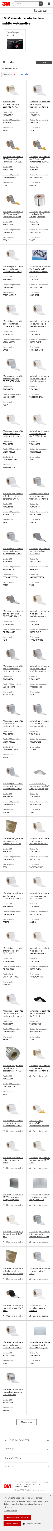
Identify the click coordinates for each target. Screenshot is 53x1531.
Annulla (24, 74)
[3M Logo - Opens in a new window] (6, 3)
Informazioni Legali (22, 1482)
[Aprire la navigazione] (49, 4)
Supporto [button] (10, 1467)
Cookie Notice (10, 1511)
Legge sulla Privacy (40, 1482)
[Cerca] (41, 3)
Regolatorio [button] (12, 1458)
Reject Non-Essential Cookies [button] (17, 1517)
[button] (31, 1523)
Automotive (7, 74)
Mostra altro (26, 1422)
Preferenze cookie (21, 1487)
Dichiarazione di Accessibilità (28, 1484)
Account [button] (43, 11)
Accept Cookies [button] (12, 1524)
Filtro (44, 62)
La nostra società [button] (17, 1440)
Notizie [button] (9, 1449)
